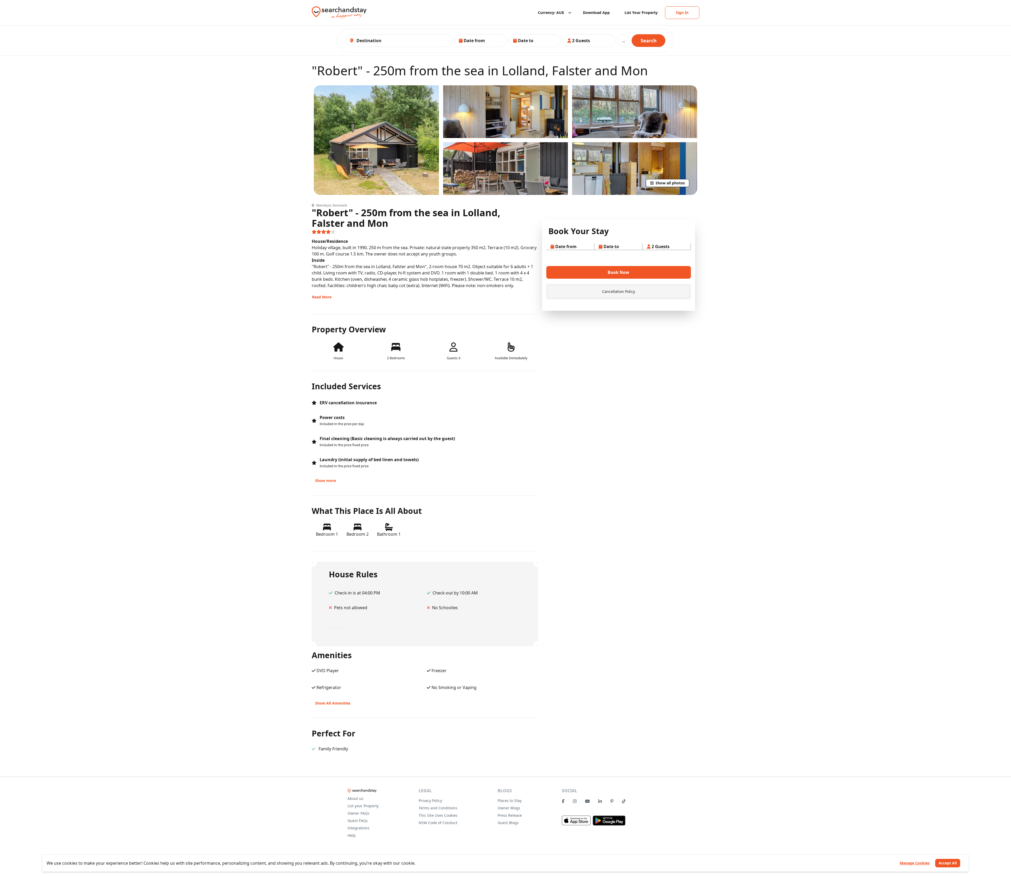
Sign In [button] (682, 12)
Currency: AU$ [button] (551, 12)
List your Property (363, 805)
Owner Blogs (509, 807)
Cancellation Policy (618, 291)
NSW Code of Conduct (438, 822)
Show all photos (670, 182)
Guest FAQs (358, 820)
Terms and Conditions (438, 807)
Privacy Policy (430, 800)
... (623, 40)
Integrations (358, 827)
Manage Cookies (915, 862)
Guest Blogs (508, 822)
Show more (325, 480)
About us (355, 798)
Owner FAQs (358, 813)
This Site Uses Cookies (438, 815)
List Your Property (641, 12)
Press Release (510, 815)
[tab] (619, 291)
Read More (321, 296)
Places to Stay (510, 800)
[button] (480, 40)
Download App (596, 12)
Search (649, 40)
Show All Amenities (332, 703)
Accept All (948, 862)
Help (352, 835)
